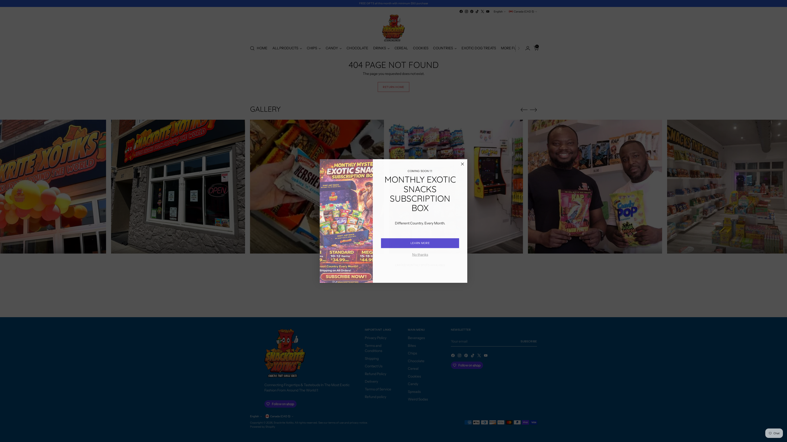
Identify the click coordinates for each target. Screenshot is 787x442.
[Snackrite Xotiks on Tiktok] (423, 274)
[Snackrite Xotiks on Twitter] (430, 274)
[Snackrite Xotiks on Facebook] (403, 274)
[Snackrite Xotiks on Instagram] (410, 274)
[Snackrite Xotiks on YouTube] (436, 274)
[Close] (462, 164)
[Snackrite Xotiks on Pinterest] (416, 274)
